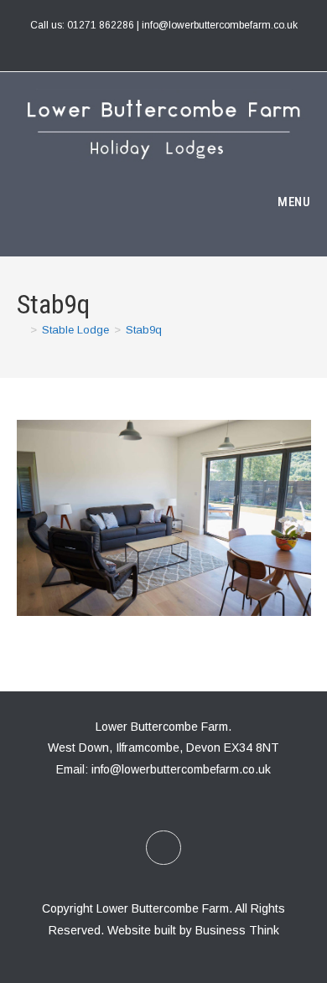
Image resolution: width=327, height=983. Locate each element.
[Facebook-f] (163, 848)
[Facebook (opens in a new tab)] (163, 42)
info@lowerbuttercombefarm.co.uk (181, 769)
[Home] (21, 329)
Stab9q (144, 329)
